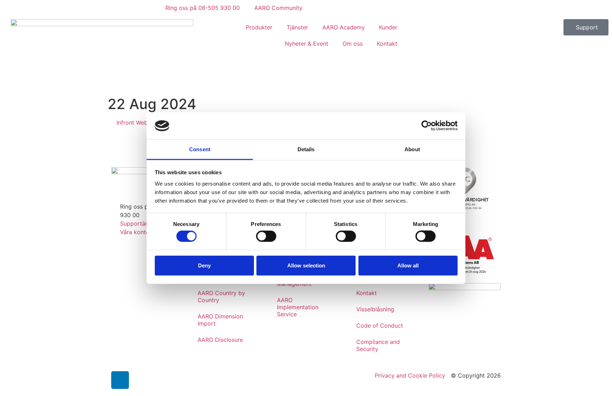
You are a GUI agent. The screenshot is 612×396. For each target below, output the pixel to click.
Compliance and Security (378, 345)
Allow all (408, 265)
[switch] (266, 236)
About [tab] (412, 149)
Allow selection (306, 265)
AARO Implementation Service (297, 307)
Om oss (352, 43)
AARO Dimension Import (220, 320)
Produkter (259, 27)
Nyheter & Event (306, 43)
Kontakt (387, 43)
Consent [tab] (199, 149)
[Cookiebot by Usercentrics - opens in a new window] (427, 125)
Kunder (388, 27)
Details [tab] (306, 149)
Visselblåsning (375, 309)
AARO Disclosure (220, 339)
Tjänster (297, 27)
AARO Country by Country (221, 296)
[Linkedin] (120, 380)
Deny (204, 265)
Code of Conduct (379, 325)
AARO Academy (343, 27)
